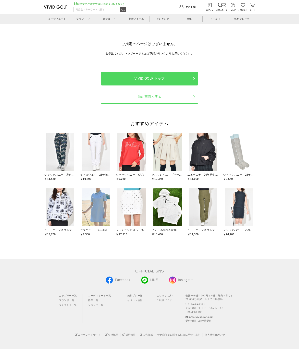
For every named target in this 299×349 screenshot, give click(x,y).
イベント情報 (135, 300)
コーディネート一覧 (99, 295)
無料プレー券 (135, 295)
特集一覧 (93, 300)
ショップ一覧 (95, 305)
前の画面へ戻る (149, 96)
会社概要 (113, 334)
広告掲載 (148, 334)
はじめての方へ (165, 295)
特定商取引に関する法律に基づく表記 (179, 334)
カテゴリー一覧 (68, 295)
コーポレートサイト (89, 334)
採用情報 (130, 334)
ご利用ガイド (164, 300)
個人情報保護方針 (215, 334)
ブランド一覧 (66, 300)
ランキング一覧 (68, 305)
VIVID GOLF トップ (149, 78)
